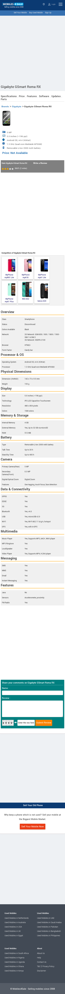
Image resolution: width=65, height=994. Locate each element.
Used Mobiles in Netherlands (17, 918)
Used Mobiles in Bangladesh (49, 931)
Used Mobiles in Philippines (48, 935)
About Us (41, 953)
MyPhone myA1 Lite (42, 276)
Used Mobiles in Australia (15, 922)
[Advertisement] (32, 49)
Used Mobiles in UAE (45, 918)
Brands (5, 106)
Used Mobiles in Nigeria (14, 957)
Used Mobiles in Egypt (14, 935)
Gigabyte (16, 106)
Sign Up (48, 12)
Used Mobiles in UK (13, 931)
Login (53, 4)
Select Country (44, 4)
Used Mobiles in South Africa (17, 953)
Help (39, 957)
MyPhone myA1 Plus (9, 300)
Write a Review (40, 163)
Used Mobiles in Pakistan (47, 926)
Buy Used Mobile (36, 12)
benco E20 (42, 301)
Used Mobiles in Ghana (14, 966)
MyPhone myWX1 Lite (9, 276)
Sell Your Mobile (20, 12)
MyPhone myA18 (25, 276)
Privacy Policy (48, 966)
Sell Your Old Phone (33, 805)
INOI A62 (25, 299)
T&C (39, 966)
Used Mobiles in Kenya (14, 970)
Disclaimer (41, 970)
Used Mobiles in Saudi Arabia (49, 922)
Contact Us (41, 962)
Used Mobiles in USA (13, 926)
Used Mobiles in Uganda (15, 962)
